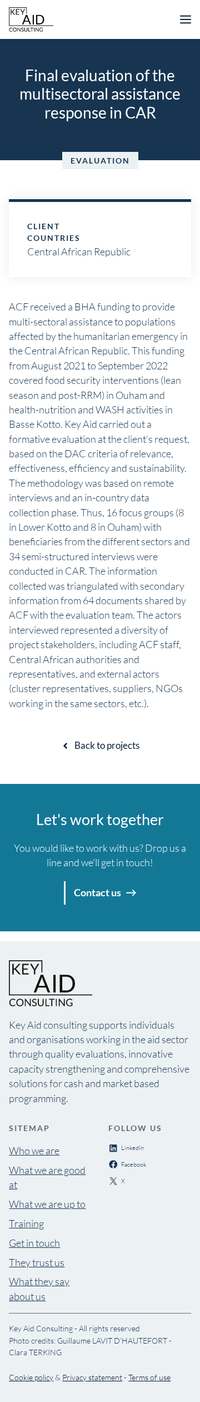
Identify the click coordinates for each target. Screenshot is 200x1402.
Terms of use (149, 1377)
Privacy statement (92, 1377)
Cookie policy (31, 1377)
